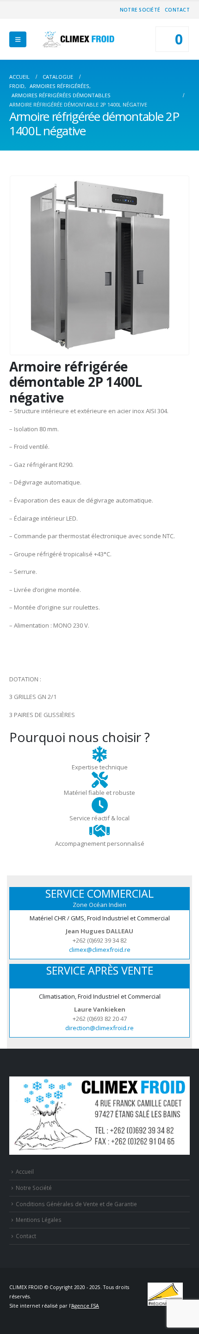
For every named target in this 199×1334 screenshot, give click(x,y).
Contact (177, 9)
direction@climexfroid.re (99, 1028)
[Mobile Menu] (17, 39)
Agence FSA (85, 1306)
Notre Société (140, 9)
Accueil (25, 1171)
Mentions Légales (39, 1219)
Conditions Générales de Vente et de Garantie (76, 1204)
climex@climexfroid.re (100, 949)
